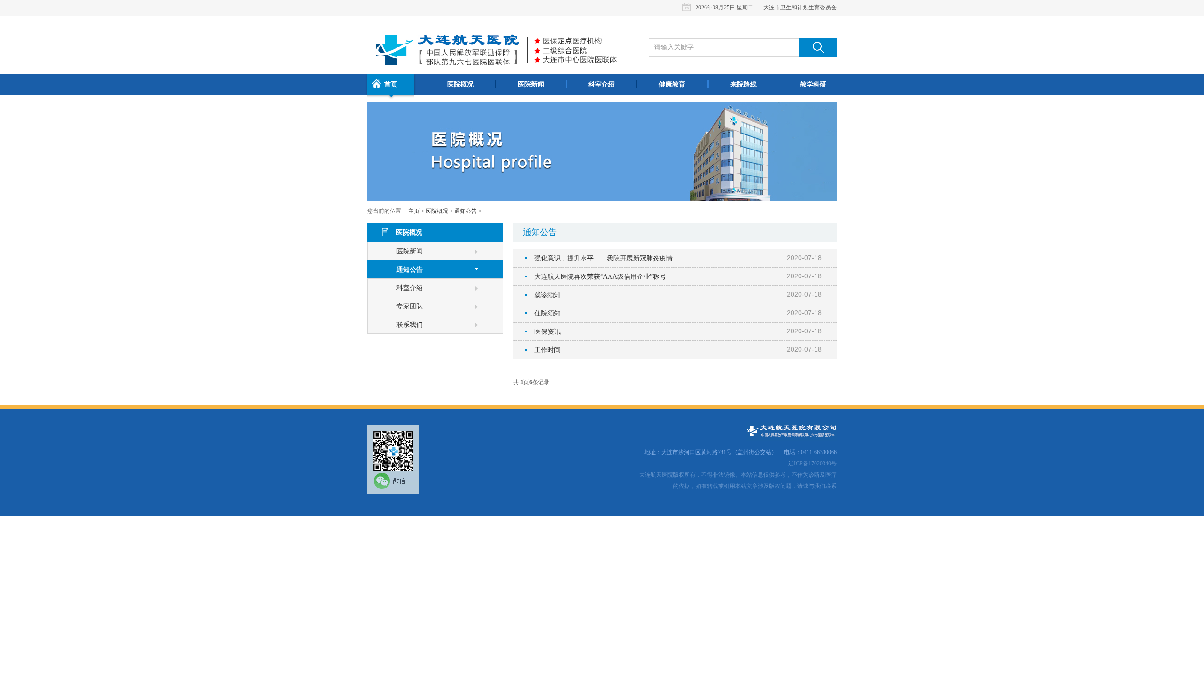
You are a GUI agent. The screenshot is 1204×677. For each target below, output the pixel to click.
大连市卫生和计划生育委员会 (800, 7)
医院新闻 (531, 84)
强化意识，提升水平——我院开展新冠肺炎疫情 (603, 258)
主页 (414, 211)
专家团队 (409, 306)
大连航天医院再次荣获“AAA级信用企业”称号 (600, 276)
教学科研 (813, 84)
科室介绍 (601, 84)
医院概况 (460, 84)
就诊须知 (547, 295)
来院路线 (743, 84)
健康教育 (672, 84)
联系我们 (409, 324)
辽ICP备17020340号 (812, 463)
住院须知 (547, 313)
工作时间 (547, 350)
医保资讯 (547, 331)
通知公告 (465, 211)
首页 (390, 84)
